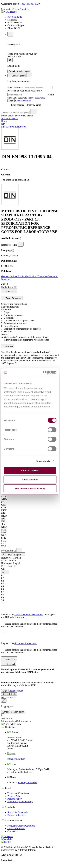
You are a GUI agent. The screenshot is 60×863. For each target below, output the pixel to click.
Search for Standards (17, 812)
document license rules (25, 643)
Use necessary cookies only (30, 488)
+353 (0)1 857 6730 (30, 3)
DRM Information (16, 828)
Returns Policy (14, 798)
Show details (43, 461)
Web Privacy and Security (20, 801)
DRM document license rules (28, 614)
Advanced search (9, 118)
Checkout (10, 664)
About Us (24, 9)
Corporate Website (10, 9)
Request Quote (9, 694)
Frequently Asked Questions (21, 825)
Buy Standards (14, 17)
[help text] (21, 244)
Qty (3, 568)
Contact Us (12, 831)
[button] (13, 554)
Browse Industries (16, 815)
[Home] (9, 11)
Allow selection (30, 479)
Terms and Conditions (18, 793)
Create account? (23, 100)
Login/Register (17, 76)
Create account (15, 690)
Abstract (9, 346)
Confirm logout (23, 71)
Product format (8, 550)
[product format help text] (19, 550)
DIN (3, 124)
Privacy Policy (14, 796)
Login (11, 101)
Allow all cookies (30, 470)
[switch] (52, 429)
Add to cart (11, 291)
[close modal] (10, 60)
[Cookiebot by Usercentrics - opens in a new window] (43, 373)
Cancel (12, 71)
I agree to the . (19, 643)
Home (4, 121)
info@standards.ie (16, 759)
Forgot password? (36, 97)
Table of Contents (13, 298)
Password (30, 94)
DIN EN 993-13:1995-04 (13, 126)
